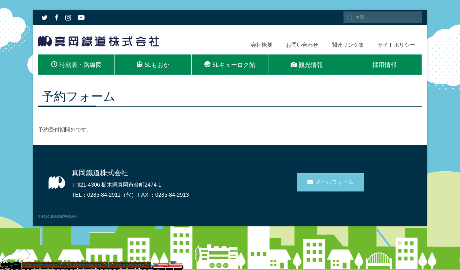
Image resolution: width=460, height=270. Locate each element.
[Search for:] (382, 17)
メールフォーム (334, 182)
